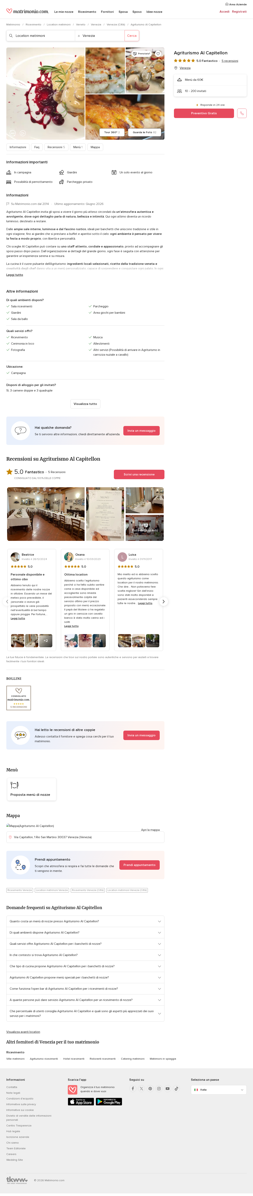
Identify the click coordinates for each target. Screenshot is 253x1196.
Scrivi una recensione (139, 474)
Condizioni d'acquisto (19, 1098)
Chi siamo (12, 1142)
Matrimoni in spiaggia (163, 1058)
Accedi (224, 12)
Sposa (123, 12)
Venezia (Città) (116, 24)
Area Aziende (237, 4)
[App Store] (81, 1104)
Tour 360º (112, 132)
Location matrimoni (59, 24)
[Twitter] (141, 1088)
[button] (85, 431)
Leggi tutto (14, 275)
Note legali (13, 1093)
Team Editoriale (16, 1148)
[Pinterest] (150, 1088)
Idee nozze (154, 12)
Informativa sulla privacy (21, 1104)
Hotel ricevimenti (73, 1058)
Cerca (132, 35)
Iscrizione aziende (17, 1137)
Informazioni (18, 147)
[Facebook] (132, 1088)
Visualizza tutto (85, 404)
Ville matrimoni (15, 1058)
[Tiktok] (176, 1088)
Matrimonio (13, 24)
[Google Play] (109, 1104)
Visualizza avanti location (23, 1032)
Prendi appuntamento (140, 865)
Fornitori (107, 12)
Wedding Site (14, 1160)
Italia (203, 1089)
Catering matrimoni (132, 1058)
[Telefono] (242, 113)
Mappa (95, 147)
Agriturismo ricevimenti (44, 1058)
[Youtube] (167, 1088)
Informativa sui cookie (20, 1110)
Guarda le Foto (144, 132)
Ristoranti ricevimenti (103, 1058)
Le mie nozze (63, 12)
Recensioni (56, 147)
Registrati (239, 12)
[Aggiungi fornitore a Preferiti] (158, 54)
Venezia (96, 24)
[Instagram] (158, 1088)
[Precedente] (7, 601)
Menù (77, 147)
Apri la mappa (150, 830)
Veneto (81, 24)
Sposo (137, 12)
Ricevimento (87, 12)
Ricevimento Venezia (20, 890)
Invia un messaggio (141, 431)
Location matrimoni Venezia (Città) (127, 890)
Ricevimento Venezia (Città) (88, 890)
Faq (36, 147)
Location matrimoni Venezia (52, 890)
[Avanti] (163, 601)
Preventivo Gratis (204, 113)
